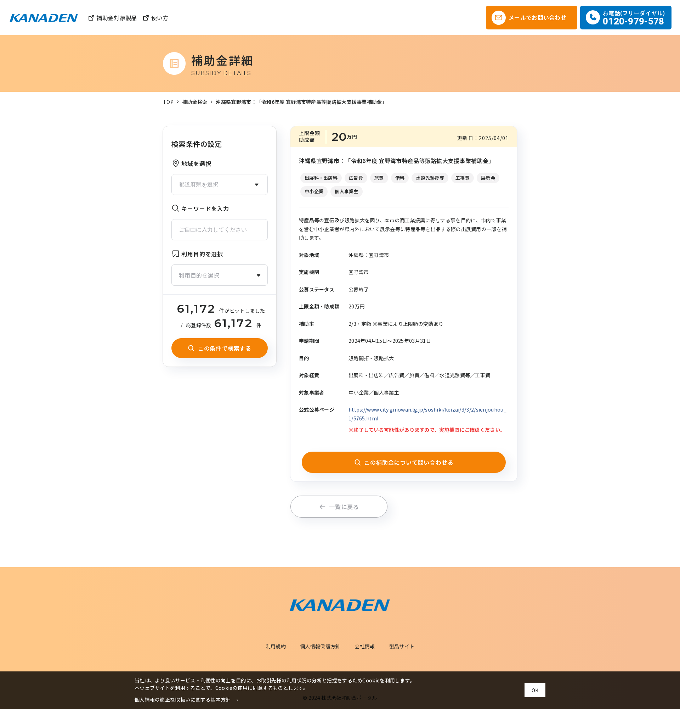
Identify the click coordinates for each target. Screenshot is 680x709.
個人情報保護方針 (320, 646)
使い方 (159, 17)
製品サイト (402, 646)
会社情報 (365, 646)
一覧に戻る (344, 506)
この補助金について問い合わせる (408, 462)
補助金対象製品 (116, 17)
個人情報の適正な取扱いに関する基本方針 (183, 699)
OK (535, 690)
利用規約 (276, 646)
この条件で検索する (224, 348)
